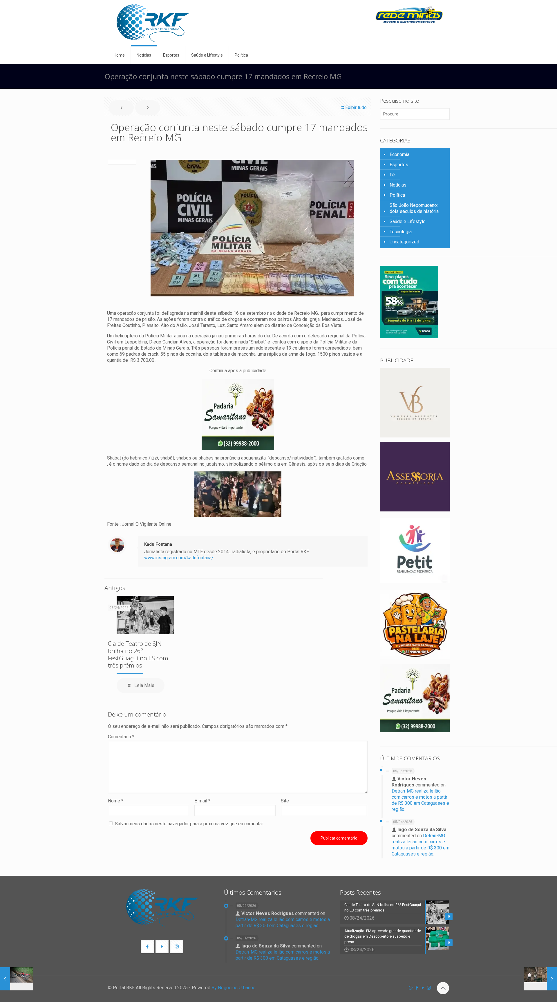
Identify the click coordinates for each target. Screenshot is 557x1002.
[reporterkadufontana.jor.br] (153, 23)
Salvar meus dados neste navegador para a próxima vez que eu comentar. (189, 823)
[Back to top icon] (443, 988)
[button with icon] (147, 946)
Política (397, 195)
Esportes (399, 164)
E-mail (202, 801)
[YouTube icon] (423, 987)
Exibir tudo (356, 107)
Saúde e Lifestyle (408, 221)
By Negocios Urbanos (233, 987)
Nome (115, 801)
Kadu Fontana (158, 544)
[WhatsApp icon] (410, 987)
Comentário (121, 736)
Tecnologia (401, 231)
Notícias (398, 185)
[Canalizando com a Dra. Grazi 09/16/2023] (540, 978)
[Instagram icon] (429, 987)
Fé (392, 175)
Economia (399, 154)
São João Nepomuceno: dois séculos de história (414, 208)
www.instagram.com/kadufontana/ (179, 557)
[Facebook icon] (417, 987)
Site (285, 801)
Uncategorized (404, 242)
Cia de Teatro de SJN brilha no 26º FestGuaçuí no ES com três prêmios (138, 654)
